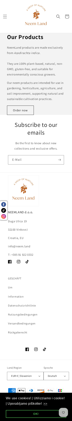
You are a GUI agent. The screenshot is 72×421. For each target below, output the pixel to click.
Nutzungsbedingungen (22, 314)
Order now (20, 110)
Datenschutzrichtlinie (22, 305)
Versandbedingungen (22, 323)
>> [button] (45, 403)
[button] (5, 16)
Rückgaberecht (17, 332)
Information (16, 296)
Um (10, 287)
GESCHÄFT (14, 278)
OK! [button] (36, 413)
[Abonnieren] (59, 159)
